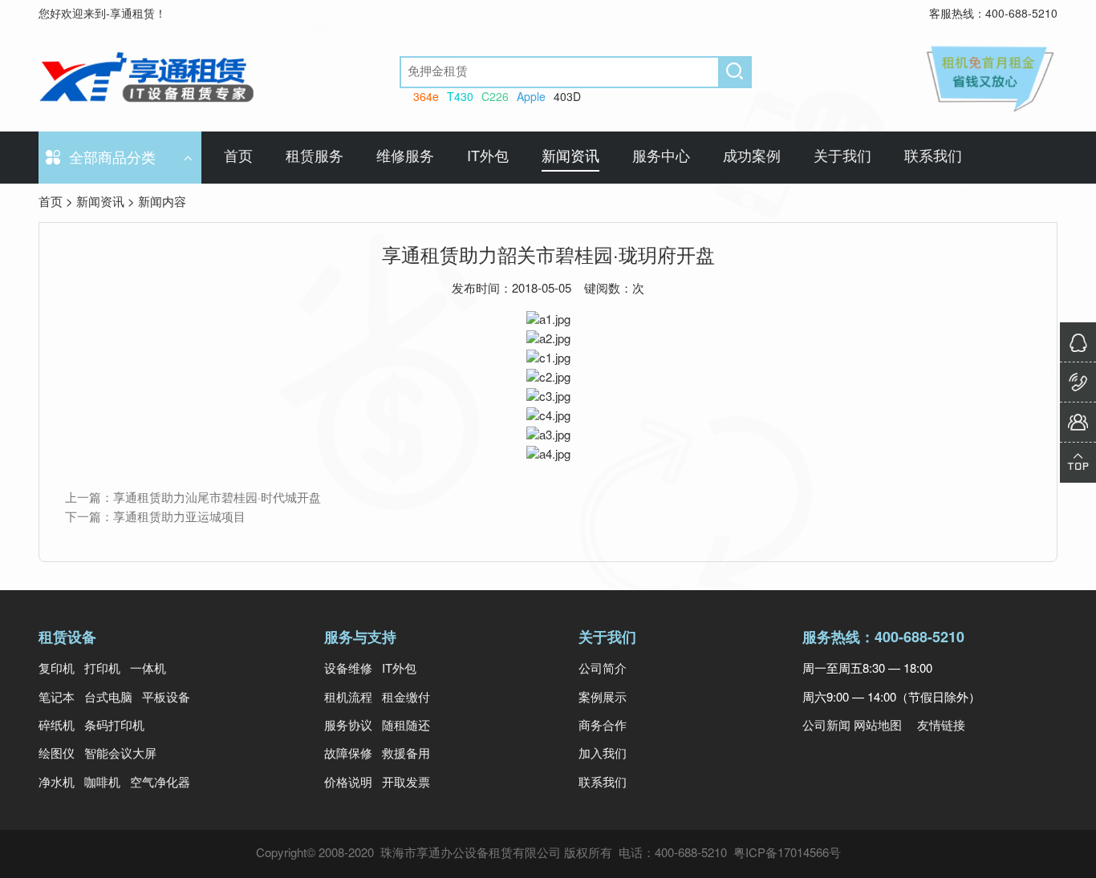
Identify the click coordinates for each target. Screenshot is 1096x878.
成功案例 (752, 157)
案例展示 (602, 698)
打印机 (105, 669)
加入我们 (602, 754)
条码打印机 (114, 726)
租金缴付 (406, 698)
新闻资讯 (570, 157)
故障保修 (351, 754)
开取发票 (406, 783)
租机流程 (351, 698)
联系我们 (933, 157)
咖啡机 (105, 783)
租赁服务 (314, 157)
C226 (495, 98)
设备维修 (351, 669)
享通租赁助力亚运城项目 (179, 518)
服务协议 (351, 726)
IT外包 (488, 157)
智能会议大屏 (120, 754)
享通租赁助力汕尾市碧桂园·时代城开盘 (217, 498)
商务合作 (602, 726)
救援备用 (406, 754)
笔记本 (60, 698)
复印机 (60, 669)
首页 (238, 157)
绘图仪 (60, 754)
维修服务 (405, 157)
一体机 (148, 669)
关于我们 (842, 157)
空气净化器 (160, 783)
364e (426, 98)
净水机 (60, 783)
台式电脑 (111, 698)
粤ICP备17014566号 (787, 854)
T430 (460, 98)
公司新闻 (826, 726)
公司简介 (602, 669)
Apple (531, 98)
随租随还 (406, 726)
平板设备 (166, 698)
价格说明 (351, 783)
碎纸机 (60, 726)
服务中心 (661, 157)
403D (567, 98)
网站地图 (878, 726)
